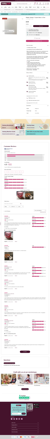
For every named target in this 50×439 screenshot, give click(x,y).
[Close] (49, 0)
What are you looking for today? (22, 3)
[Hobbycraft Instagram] (16, 419)
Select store (40, 32)
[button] (11, 26)
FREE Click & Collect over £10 (19, 9)
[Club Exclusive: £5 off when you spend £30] (25, 14)
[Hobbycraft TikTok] (22, 419)
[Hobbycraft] (6, 4)
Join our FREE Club (43, 9)
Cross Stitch (9, 11)
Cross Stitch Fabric (15, 11)
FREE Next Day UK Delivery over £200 (31, 9)
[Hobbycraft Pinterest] (19, 419)
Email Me (23, 413)
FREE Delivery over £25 (7, 9)
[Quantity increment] (31, 26)
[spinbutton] (29, 26)
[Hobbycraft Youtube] (14, 419)
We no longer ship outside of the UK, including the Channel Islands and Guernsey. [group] (25, 0)
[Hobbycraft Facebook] (11, 419)
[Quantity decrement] (27, 26)
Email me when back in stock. (34, 30)
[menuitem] (1, 7)
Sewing (5, 11)
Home (2, 11)
